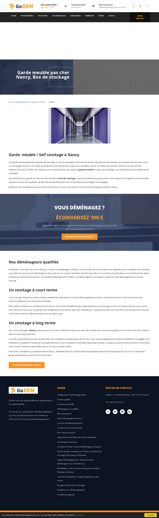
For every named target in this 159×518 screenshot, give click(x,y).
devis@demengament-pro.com (112, 7)
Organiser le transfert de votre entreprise (76, 437)
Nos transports (64, 413)
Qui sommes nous (59, 16)
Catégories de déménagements (71, 394)
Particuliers (42, 16)
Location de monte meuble (69, 427)
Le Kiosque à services (67, 442)
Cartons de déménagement (69, 423)
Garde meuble (75, 16)
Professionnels (27, 16)
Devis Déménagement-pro (69, 418)
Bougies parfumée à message (71, 485)
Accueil (14, 16)
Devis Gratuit (140, 17)
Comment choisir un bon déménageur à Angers (79, 446)
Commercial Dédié (65, 404)
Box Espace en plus (66, 432)
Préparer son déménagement (71, 490)
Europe (101, 16)
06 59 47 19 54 (47, 7)
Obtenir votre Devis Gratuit (79, 236)
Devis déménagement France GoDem (27, 102)
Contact (111, 16)
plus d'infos (79, 515)
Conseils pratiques (65, 494)
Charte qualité (63, 399)
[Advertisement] (79, 40)
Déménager (89, 16)
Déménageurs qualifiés (68, 409)
